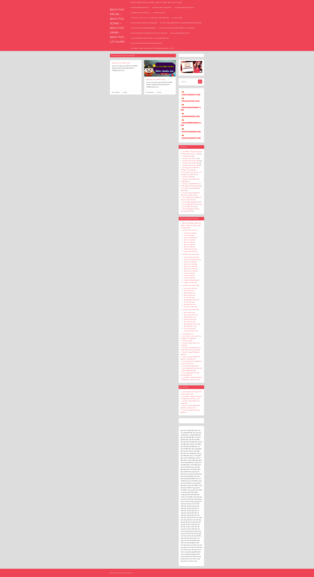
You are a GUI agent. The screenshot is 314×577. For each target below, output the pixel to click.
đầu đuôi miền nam (190, 304)
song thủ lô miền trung (191, 331)
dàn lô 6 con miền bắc (190, 266)
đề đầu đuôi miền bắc (190, 249)
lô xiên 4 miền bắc (189, 278)
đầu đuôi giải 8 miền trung (192, 324)
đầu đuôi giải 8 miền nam (191, 300)
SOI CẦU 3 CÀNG (177, 18)
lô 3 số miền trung (189, 322)
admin (125, 92)
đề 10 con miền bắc (190, 240)
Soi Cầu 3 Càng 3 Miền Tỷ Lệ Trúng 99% (144, 23)
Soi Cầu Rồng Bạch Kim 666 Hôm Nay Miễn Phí (146, 43)
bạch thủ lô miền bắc (190, 262)
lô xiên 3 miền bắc (189, 275)
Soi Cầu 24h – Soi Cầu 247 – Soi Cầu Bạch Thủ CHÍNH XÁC (150, 18)
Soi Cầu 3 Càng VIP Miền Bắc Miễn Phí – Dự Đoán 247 (177, 28)
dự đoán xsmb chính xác (139, 7)
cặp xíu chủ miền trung (155, 79)
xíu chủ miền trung (189, 329)
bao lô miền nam (189, 291)
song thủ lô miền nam (190, 307)
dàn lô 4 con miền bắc (190, 264)
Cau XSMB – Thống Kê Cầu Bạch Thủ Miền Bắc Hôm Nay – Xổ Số (152, 48)
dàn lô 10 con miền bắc (191, 271)
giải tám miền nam (189, 295)
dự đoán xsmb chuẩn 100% (161, 7)
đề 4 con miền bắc (189, 242)
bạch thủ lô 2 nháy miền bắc (192, 259)
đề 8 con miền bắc (189, 247)
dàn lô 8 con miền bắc (190, 269)
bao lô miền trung (189, 312)
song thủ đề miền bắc (190, 251)
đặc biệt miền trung (190, 317)
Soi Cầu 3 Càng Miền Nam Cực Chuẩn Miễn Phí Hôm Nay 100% (181, 23)
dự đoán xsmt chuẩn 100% (140, 13)
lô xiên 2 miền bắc (189, 273)
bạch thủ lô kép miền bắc (191, 257)
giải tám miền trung (190, 319)
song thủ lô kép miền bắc (191, 280)
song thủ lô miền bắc (190, 282)
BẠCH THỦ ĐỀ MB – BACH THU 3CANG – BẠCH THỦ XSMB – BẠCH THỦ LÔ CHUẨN (156, 2)
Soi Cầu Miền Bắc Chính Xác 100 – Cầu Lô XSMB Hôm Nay (150, 38)
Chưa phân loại (187, 156)
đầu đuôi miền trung (190, 326)
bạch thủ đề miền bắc (190, 237)
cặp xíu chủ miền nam (121, 63)
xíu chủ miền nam (189, 302)
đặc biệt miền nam (189, 293)
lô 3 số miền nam (189, 297)
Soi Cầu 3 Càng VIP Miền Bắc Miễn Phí (143, 28)
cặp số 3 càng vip (189, 235)
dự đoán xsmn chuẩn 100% (184, 7)
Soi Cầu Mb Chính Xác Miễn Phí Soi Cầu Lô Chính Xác (149, 33)
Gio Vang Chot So (159, 13)
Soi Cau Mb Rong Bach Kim (179, 33)
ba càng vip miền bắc (190, 233)
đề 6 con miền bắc (189, 244)
